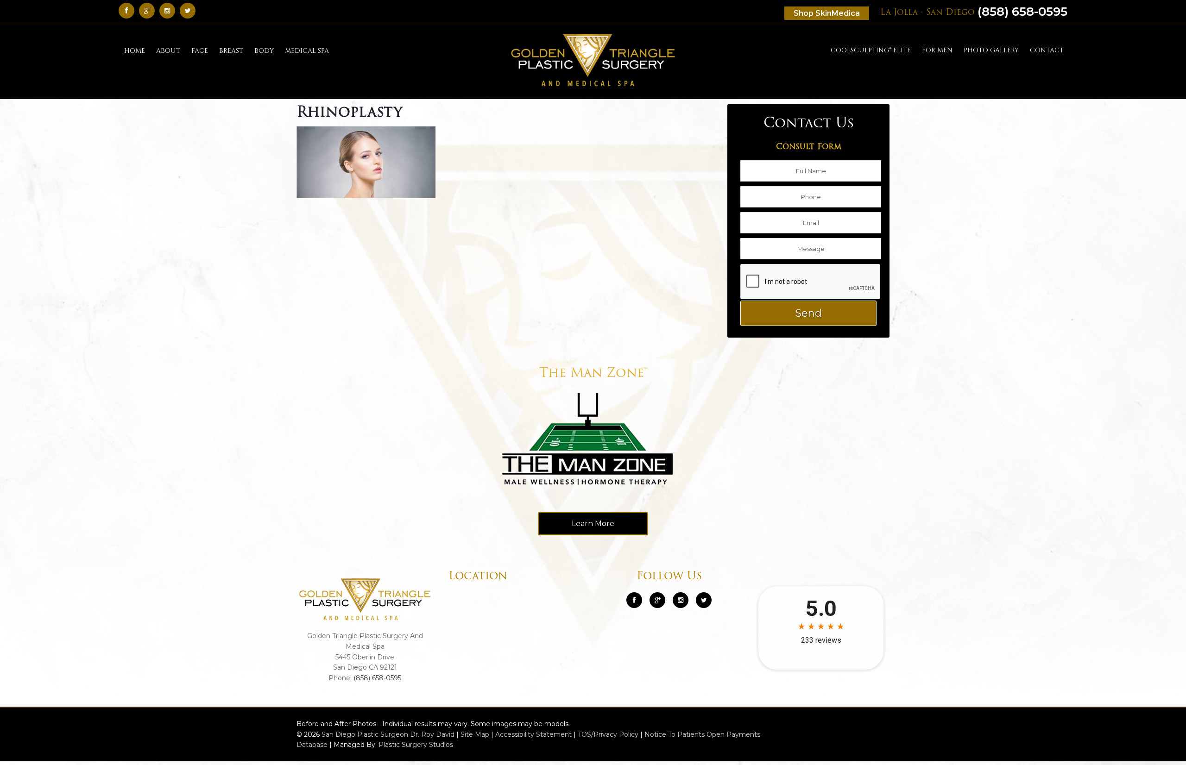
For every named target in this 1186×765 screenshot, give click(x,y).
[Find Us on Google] (149, 10)
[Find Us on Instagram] (169, 10)
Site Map (475, 734)
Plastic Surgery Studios (416, 744)
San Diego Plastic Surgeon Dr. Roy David (388, 734)
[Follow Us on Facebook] (129, 10)
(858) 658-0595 (973, 11)
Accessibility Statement (533, 734)
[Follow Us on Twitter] (190, 10)
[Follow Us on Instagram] (680, 600)
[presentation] (810, 282)
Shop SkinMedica (827, 13)
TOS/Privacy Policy (608, 734)
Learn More (593, 523)
